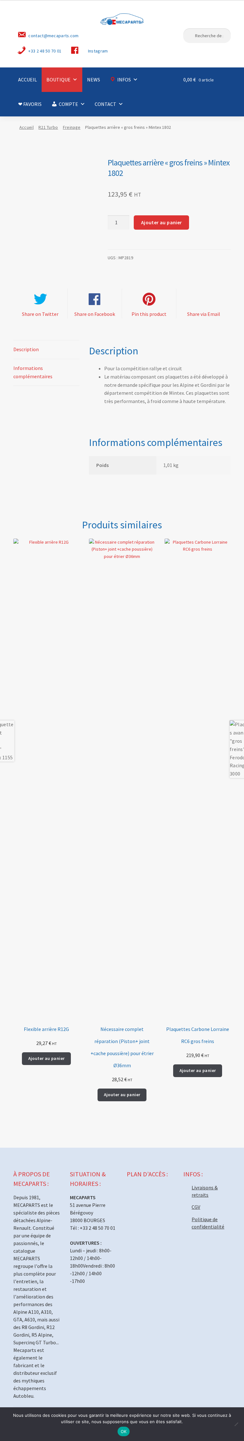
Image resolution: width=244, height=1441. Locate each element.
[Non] (236, 1424)
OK (124, 1431)
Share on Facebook (94, 314)
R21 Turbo (48, 127)
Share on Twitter (40, 314)
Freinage (71, 127)
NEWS (93, 79)
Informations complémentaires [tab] (32, 372)
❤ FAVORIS (30, 104)
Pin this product (149, 314)
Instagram (98, 51)
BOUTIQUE (58, 79)
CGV (196, 1207)
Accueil (26, 127)
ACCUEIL (27, 79)
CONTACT (105, 104)
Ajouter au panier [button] (46, 1058)
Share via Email (203, 314)
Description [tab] (26, 349)
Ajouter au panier (161, 222)
